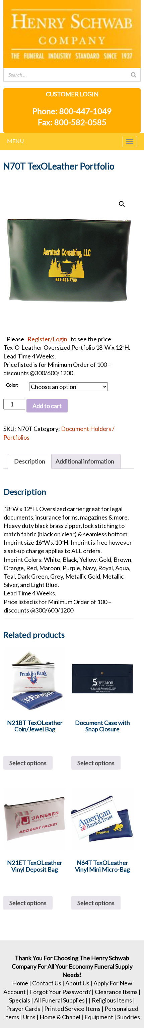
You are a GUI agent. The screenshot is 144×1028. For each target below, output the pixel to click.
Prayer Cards (23, 1008)
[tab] (30, 461)
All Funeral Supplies (59, 1000)
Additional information (85, 461)
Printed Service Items (72, 1008)
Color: (12, 385)
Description (29, 461)
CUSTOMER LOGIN (72, 94)
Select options (28, 763)
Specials (19, 1000)
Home (20, 983)
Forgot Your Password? (60, 991)
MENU (15, 141)
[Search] (133, 75)
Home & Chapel (60, 1017)
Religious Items (112, 1000)
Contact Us (46, 983)
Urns (29, 1017)
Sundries (128, 1017)
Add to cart (47, 405)
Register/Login (47, 339)
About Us (77, 983)
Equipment (98, 1017)
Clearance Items (116, 991)
